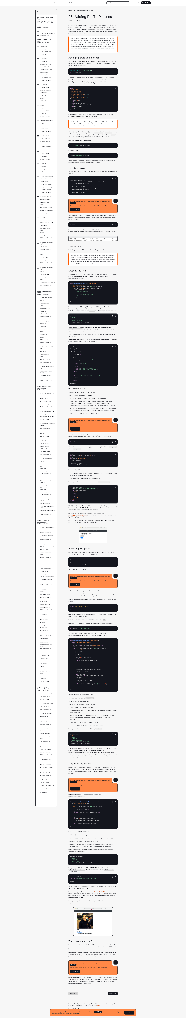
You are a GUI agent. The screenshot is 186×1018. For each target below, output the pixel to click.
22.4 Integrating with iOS (45, 471)
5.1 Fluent (42, 123)
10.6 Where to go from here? (46, 212)
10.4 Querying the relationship (46, 207)
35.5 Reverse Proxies (44, 744)
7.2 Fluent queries (43, 156)
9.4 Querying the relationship (46, 187)
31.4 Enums (42, 666)
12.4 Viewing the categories (45, 254)
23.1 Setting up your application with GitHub (46, 481)
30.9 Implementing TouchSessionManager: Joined (46, 639)
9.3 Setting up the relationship (46, 184)
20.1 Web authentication (45, 428)
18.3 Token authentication (45, 401)
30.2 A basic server (44, 619)
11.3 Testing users (43, 225)
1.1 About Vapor (43, 48)
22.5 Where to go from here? (46, 473)
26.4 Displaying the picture (45, 554)
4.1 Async (42, 108)
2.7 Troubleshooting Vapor (45, 77)
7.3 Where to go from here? (45, 159)
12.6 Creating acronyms (45, 260)
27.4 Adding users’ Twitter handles (47, 576)
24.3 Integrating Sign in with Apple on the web (47, 511)
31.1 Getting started (44, 658)
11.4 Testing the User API (45, 228)
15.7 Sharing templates (44, 339)
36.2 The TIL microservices (45, 764)
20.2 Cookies (42, 430)
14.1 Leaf (42, 300)
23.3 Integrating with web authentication (45, 488)
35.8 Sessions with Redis (45, 752)
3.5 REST (42, 98)
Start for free (145, 3)
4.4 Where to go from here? (45, 116)
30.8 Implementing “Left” (45, 635)
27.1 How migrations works (45, 568)
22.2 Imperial (42, 464)
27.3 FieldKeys (43, 574)
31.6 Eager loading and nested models (46, 672)
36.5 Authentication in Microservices (47, 772)
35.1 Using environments (45, 733)
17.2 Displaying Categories (45, 375)
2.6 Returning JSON (44, 74)
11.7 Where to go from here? (46, 237)
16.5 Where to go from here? (46, 362)
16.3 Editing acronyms (44, 356)
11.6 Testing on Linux (44, 235)
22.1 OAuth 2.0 (43, 461)
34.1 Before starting (44, 716)
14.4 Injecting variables (45, 308)
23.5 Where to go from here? (46, 494)
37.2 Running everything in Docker (47, 785)
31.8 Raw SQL (43, 678)
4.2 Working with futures (45, 110)
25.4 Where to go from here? (46, 539)
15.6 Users (42, 337)
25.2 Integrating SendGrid (45, 532)
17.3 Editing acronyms (44, 378)
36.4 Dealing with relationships (46, 770)
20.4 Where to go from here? (46, 436)
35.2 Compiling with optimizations (47, 736)
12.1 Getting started (44, 246)
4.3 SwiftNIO (43, 113)
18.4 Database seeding (44, 404)
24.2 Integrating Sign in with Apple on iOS (47, 507)
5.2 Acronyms (43, 126)
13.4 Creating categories (45, 279)
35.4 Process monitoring (45, 741)
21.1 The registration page (45, 443)
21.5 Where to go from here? (46, 454)
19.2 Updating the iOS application (47, 416)
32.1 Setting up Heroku (45, 696)
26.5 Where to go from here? (46, 557)
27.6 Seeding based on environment (47, 582)
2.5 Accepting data (44, 72)
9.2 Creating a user (44, 181)
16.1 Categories (43, 351)
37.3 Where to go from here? (46, 788)
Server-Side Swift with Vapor (85, 10)
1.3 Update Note (43, 54)
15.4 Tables (42, 331)
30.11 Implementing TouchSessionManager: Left (45, 647)
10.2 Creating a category (45, 202)
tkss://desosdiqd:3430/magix (99, 892)
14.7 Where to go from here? (46, 316)
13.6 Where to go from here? (46, 285)
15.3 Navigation (43, 329)
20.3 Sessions (42, 433)
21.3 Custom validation (44, 448)
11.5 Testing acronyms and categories (45, 231)
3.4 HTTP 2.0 (43, 95)
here (98, 1005)
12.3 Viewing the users (44, 252)
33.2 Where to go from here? (46, 709)
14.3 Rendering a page (44, 305)
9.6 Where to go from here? (45, 192)
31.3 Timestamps (43, 663)
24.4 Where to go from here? (46, 514)
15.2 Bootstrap (43, 326)
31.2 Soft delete (43, 661)
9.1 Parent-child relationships (46, 178)
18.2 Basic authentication (45, 398)
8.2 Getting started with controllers (47, 169)
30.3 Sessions (42, 622)
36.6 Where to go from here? (46, 775)
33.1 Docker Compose (44, 706)
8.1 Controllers (43, 166)
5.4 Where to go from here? (45, 131)
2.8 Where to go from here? (45, 80)
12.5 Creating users (44, 257)
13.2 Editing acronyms (44, 274)
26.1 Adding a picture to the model (47, 546)
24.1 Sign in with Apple (45, 503)
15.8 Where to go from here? (46, 342)
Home (70, 10)
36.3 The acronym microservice (46, 767)
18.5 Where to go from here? (46, 406)
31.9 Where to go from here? (46, 681)
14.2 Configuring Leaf (44, 303)
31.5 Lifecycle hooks (44, 669)
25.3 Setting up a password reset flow (46, 536)
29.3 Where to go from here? (46, 609)
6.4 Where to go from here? (45, 146)
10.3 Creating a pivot (44, 204)
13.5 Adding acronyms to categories (47, 282)
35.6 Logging (42, 746)
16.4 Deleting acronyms (45, 359)
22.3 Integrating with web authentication (45, 467)
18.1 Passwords (43, 396)
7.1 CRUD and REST (44, 153)
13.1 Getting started (44, 271)
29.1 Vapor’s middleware (45, 604)
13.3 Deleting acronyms (45, 277)
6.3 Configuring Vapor (44, 143)
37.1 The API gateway (44, 782)
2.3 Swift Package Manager (45, 66)
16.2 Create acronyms (44, 354)
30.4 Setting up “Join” (44, 625)
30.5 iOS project (43, 627)
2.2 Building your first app (45, 64)
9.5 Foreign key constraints (45, 189)
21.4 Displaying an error (45, 451)
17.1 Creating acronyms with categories (46, 372)
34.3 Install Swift (43, 721)
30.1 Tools (42, 617)
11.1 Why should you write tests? (47, 220)
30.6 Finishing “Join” (44, 630)
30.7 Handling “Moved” (45, 633)
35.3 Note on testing (44, 738)
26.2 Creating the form (44, 549)
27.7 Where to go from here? (46, 584)
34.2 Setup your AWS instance (46, 719)
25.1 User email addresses (45, 530)
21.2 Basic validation (44, 446)
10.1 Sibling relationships (45, 199)
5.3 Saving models (44, 128)
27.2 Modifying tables (44, 571)
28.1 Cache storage (44, 591)
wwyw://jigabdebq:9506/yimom (77, 515)
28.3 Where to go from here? (46, 597)
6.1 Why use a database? (45, 138)
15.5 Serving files (43, 334)
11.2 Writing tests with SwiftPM (46, 222)
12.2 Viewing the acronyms (45, 249)
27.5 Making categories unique (46, 579)
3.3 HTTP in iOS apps (44, 92)
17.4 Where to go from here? (46, 380)
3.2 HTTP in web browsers (45, 90)
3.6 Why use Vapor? (44, 100)
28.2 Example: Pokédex (45, 594)
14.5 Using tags (43, 311)
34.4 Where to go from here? (46, 724)
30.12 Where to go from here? (46, 651)
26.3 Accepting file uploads (45, 552)
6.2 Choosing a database (45, 141)
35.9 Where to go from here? (46, 754)
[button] (56, 2)
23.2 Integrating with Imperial (46, 485)
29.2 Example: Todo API (45, 607)
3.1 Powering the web (44, 87)
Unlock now (129, 1013)
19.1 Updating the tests (44, 414)
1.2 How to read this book (45, 51)
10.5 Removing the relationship (46, 210)
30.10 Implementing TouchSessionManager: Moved (46, 643)
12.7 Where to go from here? (46, 262)
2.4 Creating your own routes (46, 69)
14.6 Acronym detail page (45, 313)
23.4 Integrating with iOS (45, 492)
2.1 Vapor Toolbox (44, 61)
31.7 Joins (42, 675)
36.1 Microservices (44, 762)
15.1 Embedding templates (45, 323)
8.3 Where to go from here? (45, 171)
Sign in (137, 3)
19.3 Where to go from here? (46, 419)
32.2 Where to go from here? (46, 699)
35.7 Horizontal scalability (45, 749)
